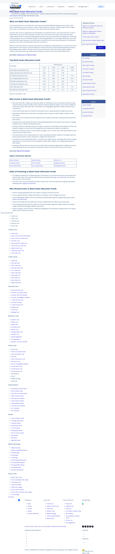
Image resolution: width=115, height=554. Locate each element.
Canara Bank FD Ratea (17, 403)
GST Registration (15, 339)
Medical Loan (15, 307)
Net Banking (69, 513)
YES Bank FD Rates (88, 79)
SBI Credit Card (15, 263)
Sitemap (63, 526)
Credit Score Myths (16, 484)
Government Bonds (88, 112)
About (29, 504)
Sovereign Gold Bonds (17, 420)
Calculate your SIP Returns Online (26, 55)
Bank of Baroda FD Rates (90, 90)
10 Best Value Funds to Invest (91, 37)
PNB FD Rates (86, 76)
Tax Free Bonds (15, 428)
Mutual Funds (50, 518)
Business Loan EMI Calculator (19, 342)
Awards (30, 511)
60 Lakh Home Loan (16, 371)
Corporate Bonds (87, 116)
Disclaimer (48, 526)
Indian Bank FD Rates (88, 94)
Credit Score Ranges (16, 487)
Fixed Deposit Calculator (17, 398)
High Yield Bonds (15, 440)
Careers (30, 506)
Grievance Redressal (33, 513)
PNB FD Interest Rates (17, 396)
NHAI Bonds (14, 435)
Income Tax (69, 520)
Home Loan (14, 349)
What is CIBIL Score (16, 477)
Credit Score (14, 233)
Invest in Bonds (87, 105)
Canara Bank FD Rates (89, 87)
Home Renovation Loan (17, 354)
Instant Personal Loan (17, 290)
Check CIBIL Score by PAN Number (20, 236)
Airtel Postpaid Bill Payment (18, 460)
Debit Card (69, 504)
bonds (67, 36)
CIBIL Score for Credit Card (18, 245)
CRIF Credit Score (16, 253)
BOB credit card (15, 277)
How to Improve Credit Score (19, 243)
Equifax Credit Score (16, 248)
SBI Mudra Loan (15, 327)
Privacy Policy (33, 526)
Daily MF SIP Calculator (23, 151)
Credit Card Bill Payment (53, 516)
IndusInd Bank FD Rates (89, 83)
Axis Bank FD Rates (88, 62)
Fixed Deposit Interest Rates (19, 388)
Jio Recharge (14, 455)
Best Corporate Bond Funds (90, 44)
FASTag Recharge (16, 467)
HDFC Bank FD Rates (88, 65)
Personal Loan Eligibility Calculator (20, 297)
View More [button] (11, 497)
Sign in (101, 6)
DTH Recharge (15, 494)
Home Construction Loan (18, 359)
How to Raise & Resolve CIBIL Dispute (21, 492)
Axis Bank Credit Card (17, 268)
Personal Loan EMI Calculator (19, 295)
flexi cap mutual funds (21, 199)
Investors (27, 526)
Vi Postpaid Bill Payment (17, 465)
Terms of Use (41, 526)
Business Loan (15, 319)
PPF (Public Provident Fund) (73, 511)
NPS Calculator (15, 410)
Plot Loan (14, 356)
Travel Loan (14, 309)
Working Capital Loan (17, 332)
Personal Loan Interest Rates (19, 292)
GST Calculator (15, 408)
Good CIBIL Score (16, 482)
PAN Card (68, 508)
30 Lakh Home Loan (16, 366)
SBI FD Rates (86, 58)
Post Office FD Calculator (18, 406)
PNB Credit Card (15, 275)
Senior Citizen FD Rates (17, 401)
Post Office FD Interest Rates (19, 393)
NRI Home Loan (15, 361)
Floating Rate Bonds (16, 430)
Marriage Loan (15, 312)
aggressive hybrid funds (29, 183)
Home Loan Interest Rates (18, 351)
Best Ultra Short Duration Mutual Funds (93, 40)
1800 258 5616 (15, 12)
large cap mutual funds (60, 177)
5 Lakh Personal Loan (17, 305)
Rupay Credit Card (16, 282)
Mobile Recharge (15, 448)
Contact (30, 508)
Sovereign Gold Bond (88, 108)
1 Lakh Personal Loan (17, 300)
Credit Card (14, 260)
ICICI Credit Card (15, 270)
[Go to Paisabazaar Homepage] (15, 6)
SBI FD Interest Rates (17, 391)
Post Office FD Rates (88, 69)
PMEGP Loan (14, 329)
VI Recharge (14, 457)
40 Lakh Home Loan (16, 369)
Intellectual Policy (56, 526)
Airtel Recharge (15, 452)
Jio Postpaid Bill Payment (18, 462)
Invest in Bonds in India (17, 418)
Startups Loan (15, 334)
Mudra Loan (14, 322)
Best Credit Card (15, 280)
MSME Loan (14, 324)
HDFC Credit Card (16, 265)
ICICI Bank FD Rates (88, 72)
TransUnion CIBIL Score (17, 250)
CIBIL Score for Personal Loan (19, 238)
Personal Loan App (16, 302)
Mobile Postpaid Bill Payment (19, 450)
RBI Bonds (14, 438)
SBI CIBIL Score (15, 241)
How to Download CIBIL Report (20, 480)
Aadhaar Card (69, 506)
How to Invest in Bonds (17, 433)
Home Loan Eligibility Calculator (19, 364)
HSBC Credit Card (16, 273)
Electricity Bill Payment (17, 470)
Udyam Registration (16, 337)
